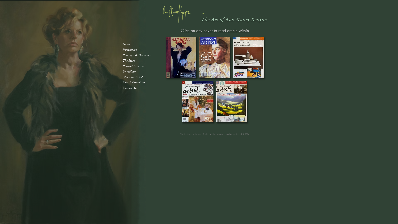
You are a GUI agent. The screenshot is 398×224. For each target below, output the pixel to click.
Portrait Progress (133, 66)
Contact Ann (130, 88)
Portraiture (130, 50)
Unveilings (129, 71)
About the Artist (133, 77)
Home (126, 44)
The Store (129, 61)
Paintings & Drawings (137, 55)
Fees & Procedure (134, 82)
